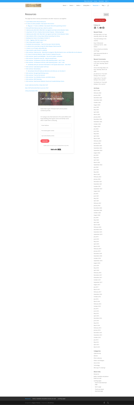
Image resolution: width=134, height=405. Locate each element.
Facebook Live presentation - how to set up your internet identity (43, 44)
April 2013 (96, 344)
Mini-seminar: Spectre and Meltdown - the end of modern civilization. (44, 56)
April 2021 (96, 200)
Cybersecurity (97, 353)
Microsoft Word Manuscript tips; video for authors (39, 28)
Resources (95, 5)
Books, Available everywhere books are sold (44, 398)
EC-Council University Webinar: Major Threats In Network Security (43, 54)
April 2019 (96, 244)
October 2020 (97, 212)
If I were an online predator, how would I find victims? (40, 23)
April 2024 (96, 136)
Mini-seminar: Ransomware (33, 69)
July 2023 (96, 155)
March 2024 (97, 138)
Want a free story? (88, 1)
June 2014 (96, 320)
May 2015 (96, 313)
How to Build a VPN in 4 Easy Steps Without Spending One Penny (43, 36)
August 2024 (97, 126)
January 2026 (97, 95)
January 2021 (97, 205)
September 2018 (98, 260)
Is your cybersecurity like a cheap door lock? (36, 85)
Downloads (101, 1)
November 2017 (98, 277)
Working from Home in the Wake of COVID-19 (38, 38)
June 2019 (96, 239)
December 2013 (98, 332)
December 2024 (98, 119)
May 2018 (96, 268)
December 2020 (98, 208)
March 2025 (97, 114)
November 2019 (98, 232)
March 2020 (97, 224)
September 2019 (98, 234)
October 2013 (97, 337)
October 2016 (97, 296)
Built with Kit (56, 149)
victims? (64, 26)
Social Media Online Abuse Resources (36, 21)
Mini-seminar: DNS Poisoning (33, 79)
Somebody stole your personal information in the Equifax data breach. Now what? (49, 64)
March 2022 (97, 174)
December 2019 (98, 229)
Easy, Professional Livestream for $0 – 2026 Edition (100, 44)
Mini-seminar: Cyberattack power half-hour (37, 66)
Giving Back (86, 5)
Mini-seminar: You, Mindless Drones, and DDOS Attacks (40, 77)
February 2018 (97, 272)
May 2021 (96, 198)
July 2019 (96, 236)
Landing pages (97, 380)
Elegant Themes (36, 403)
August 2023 (97, 153)
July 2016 (96, 299)
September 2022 (98, 164)
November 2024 (98, 121)
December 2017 (98, 275)
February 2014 (97, 328)
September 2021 (98, 188)
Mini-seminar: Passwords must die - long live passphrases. (41, 58)
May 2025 (96, 109)
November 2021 (98, 184)
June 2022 (96, 169)
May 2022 (96, 172)
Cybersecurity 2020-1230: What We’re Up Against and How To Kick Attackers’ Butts (47, 34)
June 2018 (96, 265)
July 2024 (96, 129)
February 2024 (97, 141)
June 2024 (96, 131)
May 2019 (96, 241)
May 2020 (96, 220)
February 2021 (97, 203)
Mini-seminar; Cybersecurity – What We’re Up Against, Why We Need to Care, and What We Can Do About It (54, 52)
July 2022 (96, 167)
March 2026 (97, 90)
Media (78, 5)
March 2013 (97, 347)
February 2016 (97, 304)
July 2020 (96, 217)
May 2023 (96, 157)
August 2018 (97, 263)
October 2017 (97, 280)
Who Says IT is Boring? (99, 367)
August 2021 (97, 191)
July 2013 (96, 340)
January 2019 (97, 251)
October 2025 (97, 102)
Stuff (106, 1)
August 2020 (97, 215)
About (64, 5)
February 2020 (97, 227)
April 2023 (96, 160)
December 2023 (98, 145)
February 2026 (97, 93)
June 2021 (96, 196)
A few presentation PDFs (31, 91)
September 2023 (98, 150)
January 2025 (97, 117)
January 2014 (97, 330)
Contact (95, 1)
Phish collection (98, 358)
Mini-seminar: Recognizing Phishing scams (37, 73)
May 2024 (96, 133)
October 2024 (97, 124)
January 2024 (97, 143)
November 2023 (98, 148)
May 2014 (96, 323)
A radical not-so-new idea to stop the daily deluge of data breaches (43, 46)
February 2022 (97, 176)
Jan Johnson (97, 73)
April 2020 (96, 222)
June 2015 (96, 311)
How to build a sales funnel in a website (36, 50)
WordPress (51, 403)
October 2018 (97, 258)
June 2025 (96, 107)
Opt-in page (98, 387)
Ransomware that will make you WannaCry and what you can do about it (46, 71)
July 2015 (96, 308)
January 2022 (97, 179)
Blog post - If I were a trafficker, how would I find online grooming (45, 26)
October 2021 (97, 186)
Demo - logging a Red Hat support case (36, 40)
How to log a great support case (34, 42)
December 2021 (98, 181)
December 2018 (98, 253)
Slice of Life (97, 363)
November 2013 (98, 335)
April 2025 (96, 112)
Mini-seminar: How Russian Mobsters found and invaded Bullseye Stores (45, 81)
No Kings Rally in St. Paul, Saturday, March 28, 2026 (101, 63)
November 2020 (98, 210)
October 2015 (97, 306)
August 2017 (97, 284)
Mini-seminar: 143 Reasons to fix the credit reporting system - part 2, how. (45, 60)
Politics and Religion (99, 360)
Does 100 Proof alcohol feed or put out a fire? (36, 88)
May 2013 (96, 342)
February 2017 (97, 292)
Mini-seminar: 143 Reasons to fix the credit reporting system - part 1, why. (45, 62)
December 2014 (98, 318)
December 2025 (98, 97)
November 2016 (98, 294)
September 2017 (98, 282)
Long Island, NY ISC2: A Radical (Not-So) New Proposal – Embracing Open (45, 32)
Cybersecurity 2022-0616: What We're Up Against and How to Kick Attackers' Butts (47, 30)
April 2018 (96, 270)
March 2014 (97, 325)
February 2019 (97, 248)
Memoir (96, 356)
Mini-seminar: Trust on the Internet (35, 75)
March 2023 (97, 162)
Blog (103, 5)
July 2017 (96, 287)
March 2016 (97, 301)
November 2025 (98, 100)
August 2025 (97, 105)
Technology (97, 365)
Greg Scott (96, 61)
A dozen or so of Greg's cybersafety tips (36, 48)
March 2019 (97, 246)
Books (71, 5)
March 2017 (97, 289)
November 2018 (98, 256)
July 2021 (96, 193)
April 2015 (96, 316)
